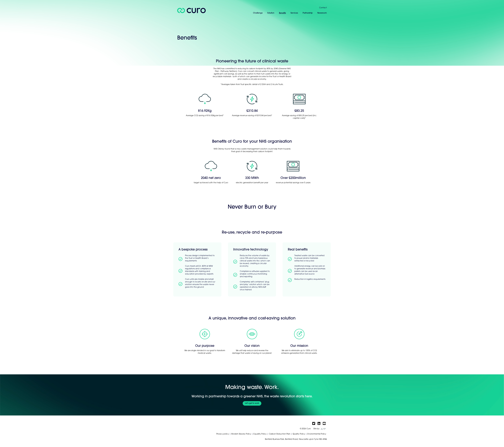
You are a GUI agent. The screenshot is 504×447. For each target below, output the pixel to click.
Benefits (282, 13)
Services (294, 13)
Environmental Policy (316, 434)
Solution (270, 13)
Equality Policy (260, 434)
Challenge (258, 13)
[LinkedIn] (319, 423)
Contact (323, 8)
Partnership (308, 13)
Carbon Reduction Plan (279, 434)
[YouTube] (324, 423)
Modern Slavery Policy (241, 434)
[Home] (191, 10)
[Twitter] (313, 423)
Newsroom (322, 13)
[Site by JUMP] (323, 429)
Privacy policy (222, 434)
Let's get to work (252, 403)
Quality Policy (299, 434)
